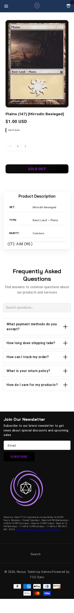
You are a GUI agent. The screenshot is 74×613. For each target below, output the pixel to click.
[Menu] (6, 6)
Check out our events (49, 529)
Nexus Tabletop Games (34, 572)
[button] (37, 326)
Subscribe (19, 456)
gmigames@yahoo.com (27, 529)
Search (36, 554)
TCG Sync (37, 577)
